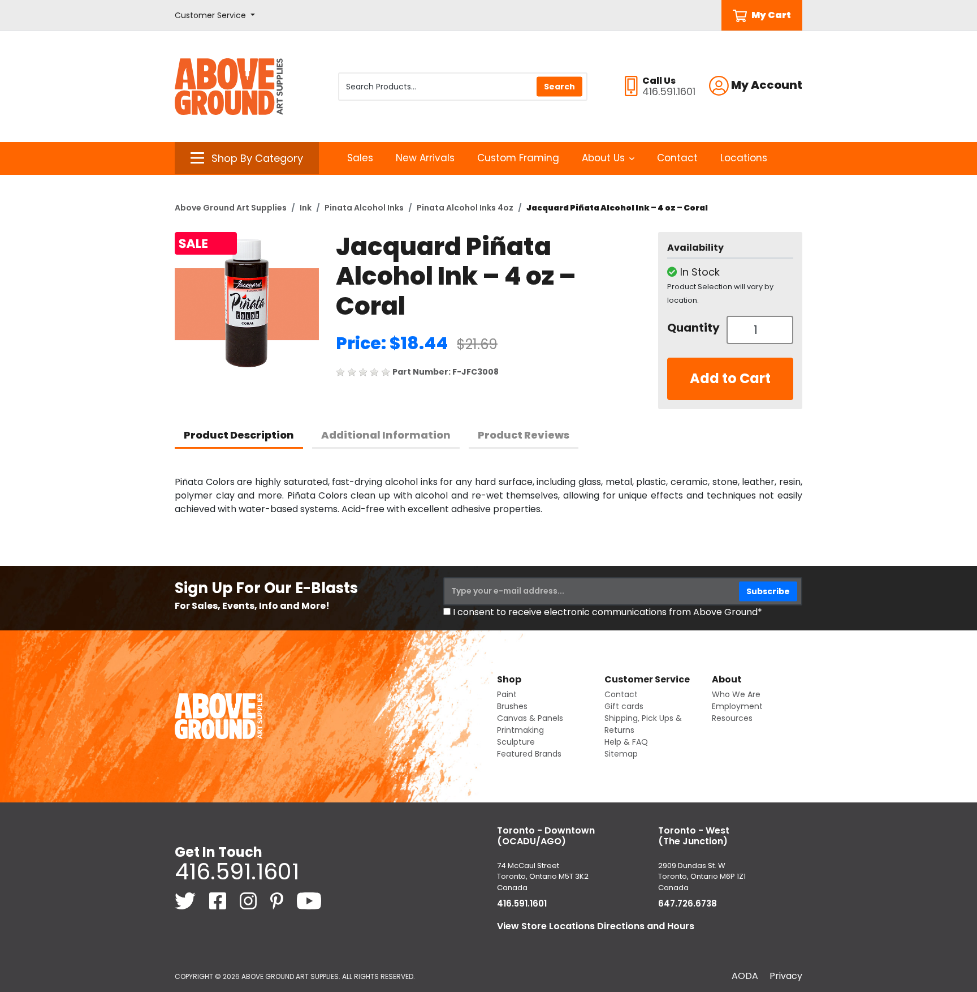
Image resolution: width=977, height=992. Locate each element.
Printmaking (520, 730)
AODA (745, 975)
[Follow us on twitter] (186, 900)
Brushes (512, 706)
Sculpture (516, 742)
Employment (737, 706)
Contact (677, 158)
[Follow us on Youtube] (309, 900)
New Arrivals (425, 158)
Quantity (692, 328)
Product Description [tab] (239, 435)
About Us (603, 158)
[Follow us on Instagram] (249, 900)
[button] (215, 16)
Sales (360, 158)
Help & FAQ (626, 742)
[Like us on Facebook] (218, 900)
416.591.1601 (237, 871)
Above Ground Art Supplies (231, 207)
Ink (306, 207)
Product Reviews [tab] (523, 435)
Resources (732, 718)
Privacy (786, 975)
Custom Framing (518, 158)
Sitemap (621, 753)
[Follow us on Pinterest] (278, 900)
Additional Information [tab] (386, 435)
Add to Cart (730, 378)
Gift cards (623, 706)
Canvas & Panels (530, 718)
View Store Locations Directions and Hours (595, 926)
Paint (507, 694)
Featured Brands (529, 753)
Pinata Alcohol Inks (364, 207)
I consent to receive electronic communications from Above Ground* (607, 612)
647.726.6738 (687, 903)
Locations (743, 158)
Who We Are (736, 694)
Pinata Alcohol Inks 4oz (465, 207)
